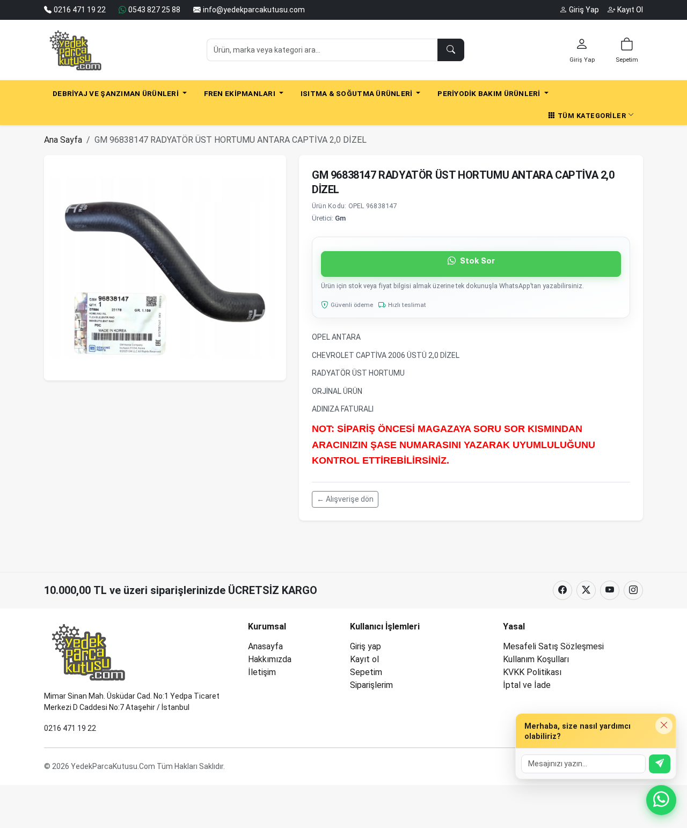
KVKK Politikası (532, 672)
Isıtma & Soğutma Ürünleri (357, 93)
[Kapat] (664, 725)
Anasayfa (265, 646)
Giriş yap (365, 646)
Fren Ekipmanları (240, 93)
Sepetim (366, 672)
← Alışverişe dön (345, 499)
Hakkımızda (269, 659)
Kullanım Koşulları (536, 659)
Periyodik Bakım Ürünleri (489, 93)
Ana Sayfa (63, 140)
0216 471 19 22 (70, 728)
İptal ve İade (527, 685)
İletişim (262, 672)
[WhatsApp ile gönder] (659, 763)
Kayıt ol (364, 659)
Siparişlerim (371, 685)
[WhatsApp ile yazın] (661, 800)
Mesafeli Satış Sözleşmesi (553, 646)
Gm (340, 218)
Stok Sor (476, 261)
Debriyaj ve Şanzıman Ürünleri (116, 93)
